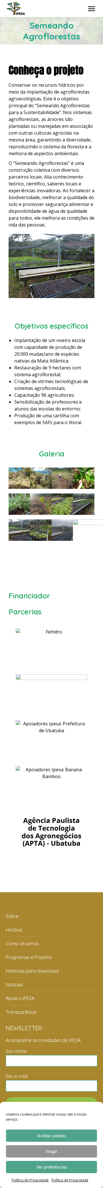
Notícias (14, 984)
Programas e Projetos (29, 957)
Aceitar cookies (51, 1135)
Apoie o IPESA (20, 998)
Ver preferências (51, 1167)
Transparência (21, 1012)
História (14, 930)
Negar (51, 1151)
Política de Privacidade (30, 1180)
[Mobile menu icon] (91, 8)
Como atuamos (22, 943)
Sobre (12, 916)
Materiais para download (32, 971)
